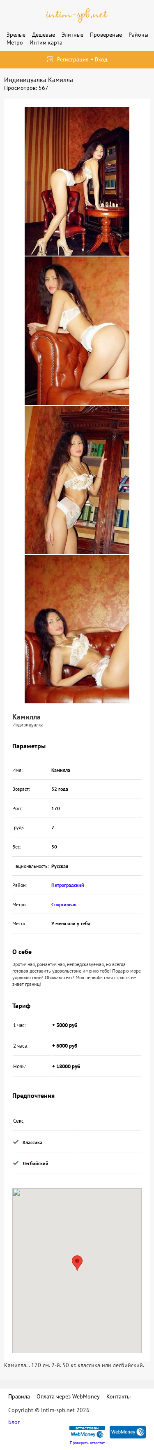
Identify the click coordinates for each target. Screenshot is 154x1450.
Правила (19, 1396)
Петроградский (67, 885)
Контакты (118, 1396)
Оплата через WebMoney (68, 1396)
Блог (14, 1422)
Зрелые (16, 34)
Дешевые (43, 34)
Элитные (72, 34)
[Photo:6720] (77, 330)
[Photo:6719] (77, 181)
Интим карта (46, 42)
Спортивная (63, 904)
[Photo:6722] (77, 629)
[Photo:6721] (77, 480)
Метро (15, 42)
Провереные (106, 34)
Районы (138, 34)
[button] (77, 1263)
